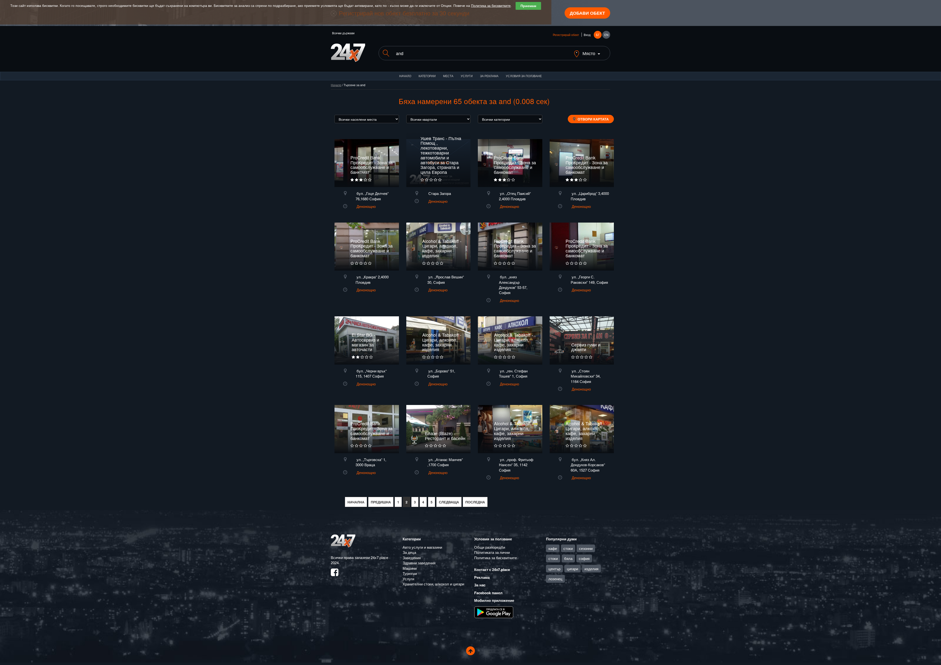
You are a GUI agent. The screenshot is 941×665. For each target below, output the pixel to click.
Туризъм (410, 573)
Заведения (412, 557)
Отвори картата (593, 119)
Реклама (482, 577)
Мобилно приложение (494, 600)
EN (606, 35)
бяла (568, 558)
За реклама (489, 76)
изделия (591, 568)
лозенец (555, 578)
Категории (427, 76)
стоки (568, 548)
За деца (409, 552)
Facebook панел (488, 592)
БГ (598, 35)
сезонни (586, 548)
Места (448, 76)
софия (584, 558)
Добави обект (587, 13)
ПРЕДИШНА (381, 501)
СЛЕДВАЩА (449, 501)
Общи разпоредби (489, 547)
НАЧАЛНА (355, 501)
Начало (405, 76)
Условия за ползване (524, 76)
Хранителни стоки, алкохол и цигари (433, 583)
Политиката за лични (492, 552)
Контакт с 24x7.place (492, 569)
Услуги (467, 76)
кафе (552, 548)
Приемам (528, 6)
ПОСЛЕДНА (475, 501)
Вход (587, 35)
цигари (572, 568)
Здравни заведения (419, 562)
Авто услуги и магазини (422, 547)
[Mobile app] (493, 611)
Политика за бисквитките (491, 6)
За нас (479, 585)
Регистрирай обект (566, 35)
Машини (410, 568)
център (554, 568)
